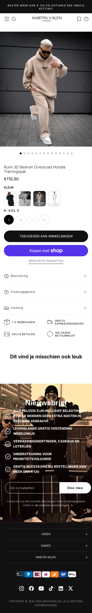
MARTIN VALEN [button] (45, 557)
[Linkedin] (61, 588)
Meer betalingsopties (46, 260)
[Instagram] (22, 588)
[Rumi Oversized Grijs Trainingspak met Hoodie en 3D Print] (25, 198)
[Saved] (79, 19)
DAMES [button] (46, 545)
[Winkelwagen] (86, 19)
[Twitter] (71, 588)
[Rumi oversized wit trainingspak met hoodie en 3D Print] (54, 198)
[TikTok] (51, 588)
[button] (7, 19)
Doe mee (75, 488)
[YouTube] (41, 588)
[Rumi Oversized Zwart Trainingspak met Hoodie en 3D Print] (10, 198)
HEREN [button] (45, 534)
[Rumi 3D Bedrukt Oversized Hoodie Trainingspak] (39, 198)
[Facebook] (31, 588)
